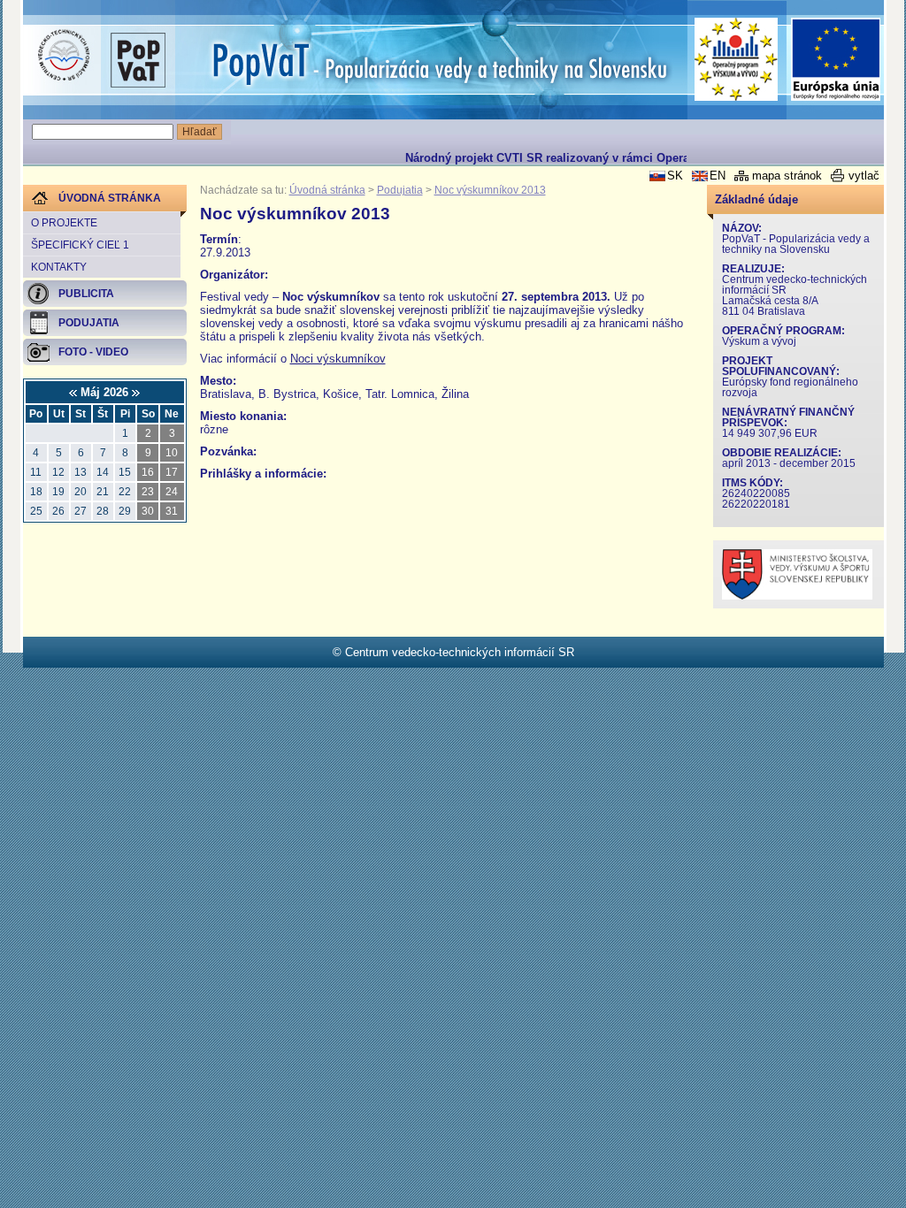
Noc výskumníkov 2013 (490, 190)
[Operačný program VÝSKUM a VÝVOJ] (737, 59)
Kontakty (59, 267)
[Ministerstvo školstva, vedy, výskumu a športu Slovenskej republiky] (797, 595)
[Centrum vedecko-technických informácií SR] (64, 56)
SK (675, 175)
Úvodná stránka (327, 190)
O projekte (64, 223)
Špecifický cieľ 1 (80, 245)
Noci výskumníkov (338, 358)
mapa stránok (787, 175)
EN (718, 175)
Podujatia (400, 190)
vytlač (863, 175)
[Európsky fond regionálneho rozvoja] (836, 59)
